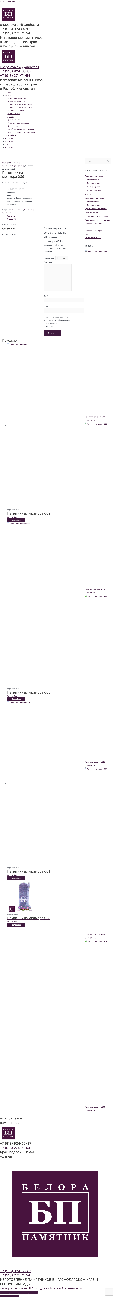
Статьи (8, 144)
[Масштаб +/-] (4, 1292)
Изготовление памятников (10, 1)
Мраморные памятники (17, 98)
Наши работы (10, 135)
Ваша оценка (49, 258)
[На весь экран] (14, 1292)
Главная (8, 92)
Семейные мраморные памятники (21, 132)
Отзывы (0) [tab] (11, 219)
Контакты (9, 147)
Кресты (11, 117)
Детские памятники (15, 120)
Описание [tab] (11, 216)
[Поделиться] (23, 1292)
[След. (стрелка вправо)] (14, 1296)
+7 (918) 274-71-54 (15, 76)
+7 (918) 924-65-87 (15, 71)
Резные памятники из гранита (20, 107)
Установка (9, 138)
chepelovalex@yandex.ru (19, 67)
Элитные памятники (16, 111)
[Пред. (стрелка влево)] (4, 1296)
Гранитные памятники (16, 101)
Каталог (8, 95)
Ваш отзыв (48, 262)
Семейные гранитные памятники (21, 129)
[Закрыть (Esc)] (33, 1292)
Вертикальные (18, 166)
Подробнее (16, 520)
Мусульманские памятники (18, 123)
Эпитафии (9, 141)
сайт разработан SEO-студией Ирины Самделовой (41, 1288)
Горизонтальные (94, 183)
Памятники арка (14, 114)
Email (46, 306)
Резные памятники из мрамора (20, 104)
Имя (46, 296)
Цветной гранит (14, 126)
